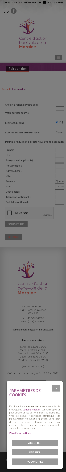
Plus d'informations (20, 432)
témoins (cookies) (32, 409)
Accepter (34, 442)
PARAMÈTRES (34, 461)
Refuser (34, 452)
